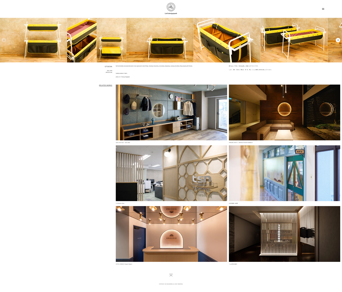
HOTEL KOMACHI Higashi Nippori (124, 264)
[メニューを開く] (323, 9)
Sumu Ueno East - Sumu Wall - (123, 142)
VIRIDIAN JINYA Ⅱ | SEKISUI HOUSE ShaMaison (241, 142)
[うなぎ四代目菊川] (284, 234)
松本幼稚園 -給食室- (233, 203)
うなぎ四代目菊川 (233, 264)
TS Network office (120, 203)
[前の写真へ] (4, 40)
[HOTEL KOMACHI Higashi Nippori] (171, 234)
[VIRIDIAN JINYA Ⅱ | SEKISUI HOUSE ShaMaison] (284, 113)
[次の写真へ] (338, 40)
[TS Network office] (171, 173)
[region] (171, 40)
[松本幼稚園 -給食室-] (284, 173)
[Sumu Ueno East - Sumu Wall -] (171, 113)
